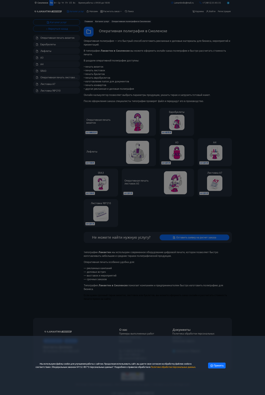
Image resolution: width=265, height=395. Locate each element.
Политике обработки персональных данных (173, 367)
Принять (218, 365)
